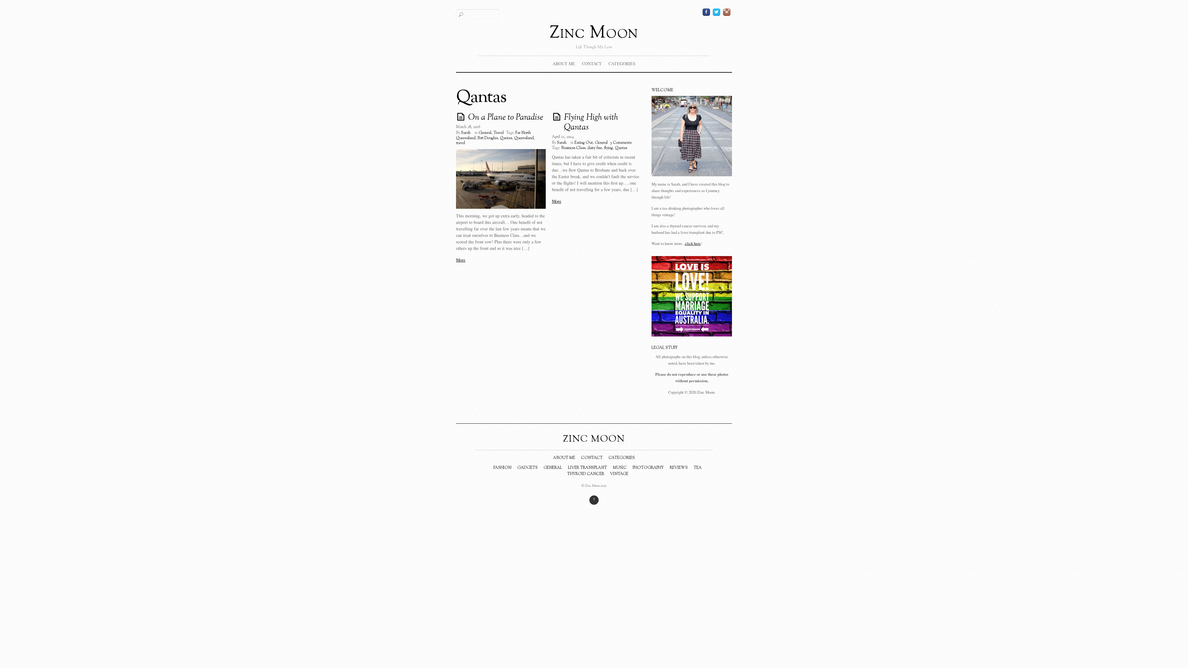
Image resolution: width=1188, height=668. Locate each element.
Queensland (524, 138)
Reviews (679, 468)
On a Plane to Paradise (505, 118)
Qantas (506, 138)
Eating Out (584, 143)
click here (693, 243)
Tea (698, 468)
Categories (622, 63)
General (485, 133)
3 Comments (620, 143)
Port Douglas (488, 138)
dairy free (595, 148)
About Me (564, 63)
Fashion (502, 468)
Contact (592, 63)
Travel (498, 133)
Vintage (619, 474)
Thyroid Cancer (585, 474)
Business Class (573, 148)
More (460, 260)
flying (608, 148)
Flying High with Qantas (591, 123)
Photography (648, 468)
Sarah (466, 133)
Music (620, 468)
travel (460, 143)
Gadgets (527, 468)
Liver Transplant (587, 468)
